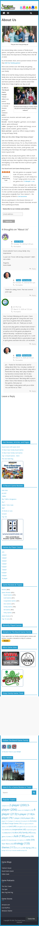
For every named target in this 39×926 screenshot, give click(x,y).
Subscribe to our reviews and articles (16, 209)
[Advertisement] (19, 715)
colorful (8, 829)
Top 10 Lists (5, 619)
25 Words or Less (7, 511)
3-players (20, 810)
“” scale (29, 181)
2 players (5, 805)
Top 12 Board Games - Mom (11, 456)
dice (18, 832)
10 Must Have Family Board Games (12, 450)
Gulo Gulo (5, 490)
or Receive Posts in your (11, 752)
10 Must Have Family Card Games (12, 453)
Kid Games (7, 610)
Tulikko (4, 496)
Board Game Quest (8, 871)
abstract (19, 821)
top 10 (6, 850)
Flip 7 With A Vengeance (9, 499)
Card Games (7, 598)
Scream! (4, 514)
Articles (4, 589)
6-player (4, 567)
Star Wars (8, 843)
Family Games (8, 607)
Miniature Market (7, 911)
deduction (9, 833)
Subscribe (31, 919)
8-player (4, 572)
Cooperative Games (10, 601)
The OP (19, 848)
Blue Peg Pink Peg (7, 892)
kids (11, 836)
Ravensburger (14, 840)
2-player (4, 555)
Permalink (17, 246)
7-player (4, 570)
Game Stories (6, 616)
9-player (4, 575)
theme (8, 847)
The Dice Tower (7, 886)
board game (26, 823)
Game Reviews (6, 592)
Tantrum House (6, 868)
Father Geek (5, 874)
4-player (4, 561)
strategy (22, 843)
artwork (26, 821)
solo (3, 552)
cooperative (19, 829)
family (27, 832)
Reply (34, 269)
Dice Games (7, 604)
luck (19, 836)
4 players (28, 810)
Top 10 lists (12, 850)
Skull (3, 508)
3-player (4, 558)
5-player (4, 564)
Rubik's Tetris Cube (7, 505)
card (12, 826)
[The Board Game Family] (19, 5)
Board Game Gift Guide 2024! (11, 447)
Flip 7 (3, 502)
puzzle (5, 840)
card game (21, 826)
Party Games (8, 612)
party (29, 836)
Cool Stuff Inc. (6, 908)
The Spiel (4, 889)
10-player (4, 578)
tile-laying (28, 848)
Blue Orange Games (13, 824)
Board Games (8, 595)
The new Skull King (7, 459)
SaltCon (22, 840)
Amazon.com (6, 905)
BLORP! (4, 493)
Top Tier (4, 517)
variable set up (21, 850)
